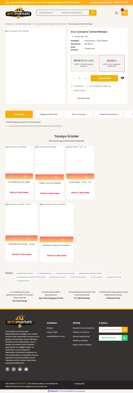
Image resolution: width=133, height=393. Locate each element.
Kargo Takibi (52, 332)
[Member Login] (116, 13)
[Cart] (125, 13)
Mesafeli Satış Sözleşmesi (83, 328)
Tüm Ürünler (102, 41)
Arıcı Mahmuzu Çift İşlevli (19, 182)
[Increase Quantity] (85, 78)
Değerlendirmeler (49, 114)
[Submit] (125, 330)
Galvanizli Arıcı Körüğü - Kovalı (21, 244)
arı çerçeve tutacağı (113, 277)
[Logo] (19, 12)
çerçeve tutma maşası (57, 277)
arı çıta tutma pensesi (78, 277)
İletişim (50, 328)
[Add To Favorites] (122, 78)
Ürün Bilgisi (19, 114)
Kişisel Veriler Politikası (82, 345)
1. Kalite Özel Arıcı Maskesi (49, 183)
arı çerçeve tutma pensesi (65, 273)
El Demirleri (90, 41)
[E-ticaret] (66, 391)
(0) (86, 36)
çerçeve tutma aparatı (24, 273)
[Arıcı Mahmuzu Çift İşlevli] (19, 159)
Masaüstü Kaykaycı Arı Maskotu (56, 245)
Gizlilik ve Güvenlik (80, 340)
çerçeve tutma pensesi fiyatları (90, 273)
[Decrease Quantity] (73, 78)
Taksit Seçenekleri (108, 114)
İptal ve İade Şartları (81, 336)
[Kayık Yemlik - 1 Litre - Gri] (80, 160)
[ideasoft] (53, 391)
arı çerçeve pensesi (44, 273)
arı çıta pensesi (96, 277)
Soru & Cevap (78, 114)
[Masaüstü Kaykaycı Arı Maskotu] (56, 220)
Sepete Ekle (104, 78)
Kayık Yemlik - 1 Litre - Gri (80, 182)
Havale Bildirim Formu (56, 336)
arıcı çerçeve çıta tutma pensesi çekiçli (31, 277)
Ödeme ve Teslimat (81, 332)
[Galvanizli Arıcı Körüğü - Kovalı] (21, 219)
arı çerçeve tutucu (23, 281)
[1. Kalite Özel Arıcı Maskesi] (49, 160)
